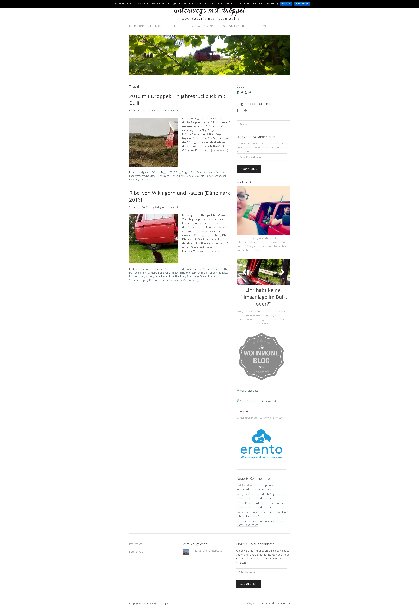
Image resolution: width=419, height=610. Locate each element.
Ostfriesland (163, 175)
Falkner (174, 272)
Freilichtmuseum (187, 272)
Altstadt (207, 269)
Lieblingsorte (261, 26)
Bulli (193, 172)
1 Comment (171, 207)
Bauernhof (217, 269)
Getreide (202, 272)
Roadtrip (212, 276)
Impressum (135, 548)
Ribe (171, 276)
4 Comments (171, 110)
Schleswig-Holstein (203, 175)
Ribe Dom (180, 276)
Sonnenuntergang (138, 280)
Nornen (149, 276)
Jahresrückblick (216, 172)
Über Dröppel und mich (145, 26)
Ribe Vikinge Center (197, 276)
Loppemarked (136, 276)
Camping (145, 269)
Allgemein (145, 172)
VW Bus (151, 179)
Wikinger (196, 280)
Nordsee (150, 175)
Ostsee (174, 175)
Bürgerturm (141, 272)
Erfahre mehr (302, 4)
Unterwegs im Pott (203, 26)
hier (257, 250)
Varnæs (178, 280)
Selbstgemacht (233, 26)
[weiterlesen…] (219, 150)
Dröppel (156, 172)
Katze (225, 272)
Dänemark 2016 (159, 269)
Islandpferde (214, 272)
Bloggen (186, 172)
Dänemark (202, 172)
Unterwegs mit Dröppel (181, 269)
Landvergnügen (137, 175)
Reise (182, 175)
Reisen (189, 175)
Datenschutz (136, 556)
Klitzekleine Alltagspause (208, 555)
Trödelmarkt (166, 280)
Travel (142, 179)
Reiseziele (175, 26)
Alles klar (286, 4)
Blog (178, 172)
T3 (137, 179)
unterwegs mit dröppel (209, 10)
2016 (172, 172)
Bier (226, 269)
